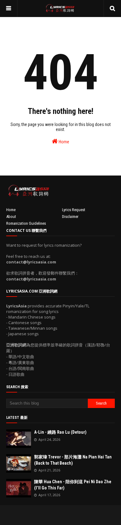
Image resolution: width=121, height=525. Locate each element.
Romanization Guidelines (26, 223)
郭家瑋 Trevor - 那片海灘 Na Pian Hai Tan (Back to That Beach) (73, 460)
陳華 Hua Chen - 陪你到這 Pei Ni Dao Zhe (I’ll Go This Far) (72, 484)
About (11, 216)
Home (63, 141)
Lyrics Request (73, 209)
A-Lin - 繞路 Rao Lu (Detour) (60, 432)
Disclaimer (70, 216)
